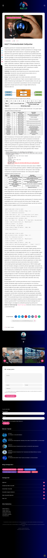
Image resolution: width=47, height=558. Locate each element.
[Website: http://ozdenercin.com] (23, 342)
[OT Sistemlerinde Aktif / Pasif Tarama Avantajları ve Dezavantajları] (4, 458)
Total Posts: (4, 515)
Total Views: (4, 512)
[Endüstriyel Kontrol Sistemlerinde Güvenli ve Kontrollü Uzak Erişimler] (4, 446)
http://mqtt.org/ (22, 305)
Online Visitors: (5, 508)
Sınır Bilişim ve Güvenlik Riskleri (15, 434)
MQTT (9, 327)
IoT (7, 327)
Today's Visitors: (5, 511)
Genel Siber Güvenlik (30, 469)
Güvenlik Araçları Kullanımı (9, 471)
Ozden (23, 339)
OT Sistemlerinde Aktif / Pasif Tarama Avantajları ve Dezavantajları (23, 457)
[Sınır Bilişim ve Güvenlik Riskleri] (4, 435)
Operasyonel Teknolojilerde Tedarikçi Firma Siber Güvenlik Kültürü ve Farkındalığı (26, 440)
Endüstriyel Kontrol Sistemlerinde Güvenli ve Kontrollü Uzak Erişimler (23, 446)
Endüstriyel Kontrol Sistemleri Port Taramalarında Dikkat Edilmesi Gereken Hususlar (24, 452)
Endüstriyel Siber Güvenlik (14, 17)
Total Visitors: (5, 514)
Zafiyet (12, 327)
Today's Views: (5, 510)
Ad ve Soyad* (5, 411)
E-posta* (4, 416)
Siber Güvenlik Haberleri (24, 471)
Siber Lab (34, 471)
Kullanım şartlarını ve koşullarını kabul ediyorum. (13, 421)
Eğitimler (20, 469)
